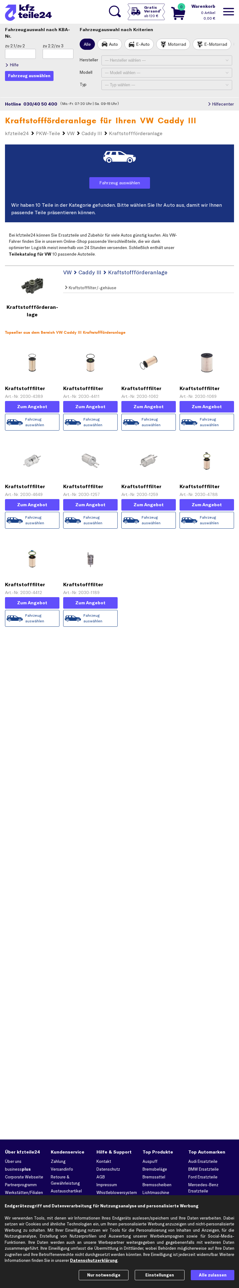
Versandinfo (62, 1169)
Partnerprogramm (21, 1184)
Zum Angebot (32, 406)
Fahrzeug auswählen (119, 183)
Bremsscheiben (157, 1184)
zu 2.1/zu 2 (15, 45)
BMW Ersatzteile (203, 1169)
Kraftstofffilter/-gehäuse (92, 287)
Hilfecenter (223, 104)
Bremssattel (154, 1176)
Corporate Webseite (24, 1176)
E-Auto (143, 44)
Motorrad (177, 44)
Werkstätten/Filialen (24, 1192)
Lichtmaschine (156, 1192)
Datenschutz (108, 1169)
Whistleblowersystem (116, 1192)
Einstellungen (159, 1274)
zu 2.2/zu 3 (53, 45)
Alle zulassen (213, 1274)
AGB (100, 1176)
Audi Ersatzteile (203, 1161)
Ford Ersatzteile (203, 1176)
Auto (113, 44)
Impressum (106, 1184)
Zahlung (58, 1161)
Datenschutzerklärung (94, 1260)
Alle (87, 44)
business (18, 1169)
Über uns (13, 1161)
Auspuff (150, 1161)
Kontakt (103, 1161)
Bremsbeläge (155, 1169)
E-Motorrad (215, 44)
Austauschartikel (66, 1190)
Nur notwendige (103, 1274)
